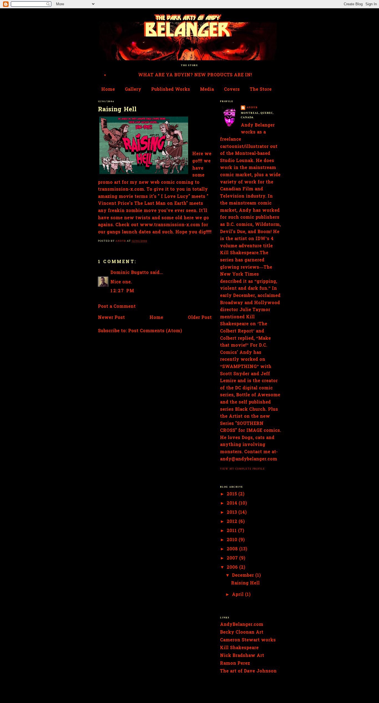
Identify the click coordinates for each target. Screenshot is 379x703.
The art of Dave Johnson (248, 671)
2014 (233, 503)
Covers (232, 89)
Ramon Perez (235, 663)
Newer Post (111, 317)
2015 (232, 494)
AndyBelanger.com (241, 624)
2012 (233, 521)
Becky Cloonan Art (241, 632)
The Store (261, 89)
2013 (232, 512)
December (243, 575)
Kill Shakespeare (239, 648)
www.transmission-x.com (170, 225)
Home (108, 89)
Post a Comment (117, 306)
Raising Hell (117, 109)
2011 (232, 531)
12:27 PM (122, 291)
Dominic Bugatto (129, 272)
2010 (233, 540)
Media (207, 89)
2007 (233, 558)
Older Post (200, 317)
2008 (233, 549)
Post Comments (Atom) (155, 331)
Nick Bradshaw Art (242, 655)
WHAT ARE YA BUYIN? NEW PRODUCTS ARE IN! (195, 75)
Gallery (133, 89)
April (238, 594)
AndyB (251, 107)
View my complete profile (242, 468)
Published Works (170, 89)
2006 (233, 567)
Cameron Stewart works (248, 640)
